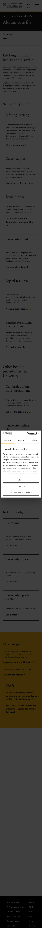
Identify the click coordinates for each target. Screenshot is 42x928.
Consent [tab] (7, 440)
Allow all (21, 480)
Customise (21, 486)
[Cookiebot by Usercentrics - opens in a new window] (29, 433)
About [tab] (34, 440)
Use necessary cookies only (21, 493)
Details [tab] (21, 440)
